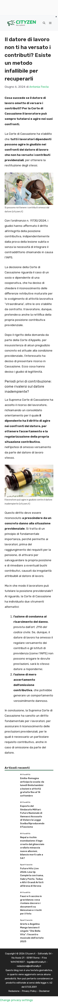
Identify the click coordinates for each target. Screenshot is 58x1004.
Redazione (13, 991)
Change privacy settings (16, 1000)
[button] (44, 23)
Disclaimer (44, 991)
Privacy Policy (29, 991)
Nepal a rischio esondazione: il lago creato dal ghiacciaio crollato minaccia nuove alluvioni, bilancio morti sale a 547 (32, 848)
